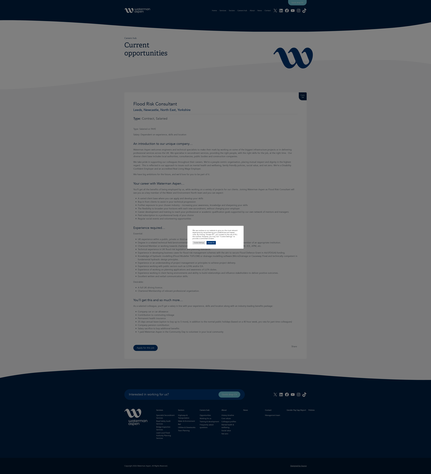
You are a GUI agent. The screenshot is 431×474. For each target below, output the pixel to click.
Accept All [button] (211, 243)
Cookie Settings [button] (199, 243)
